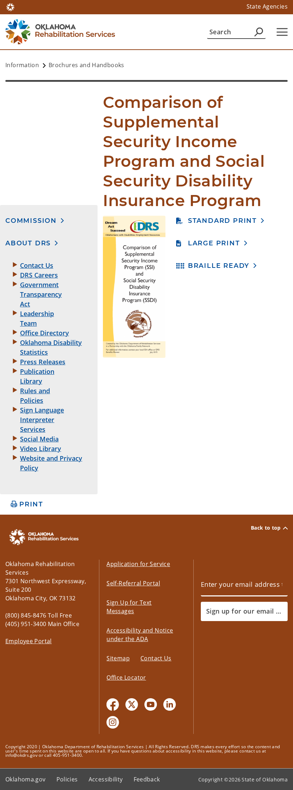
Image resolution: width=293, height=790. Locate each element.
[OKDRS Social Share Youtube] (150, 704)
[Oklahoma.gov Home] (10, 6)
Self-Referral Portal (133, 583)
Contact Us (156, 658)
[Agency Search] (259, 32)
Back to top (266, 527)
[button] (35, 220)
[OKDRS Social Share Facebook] (112, 704)
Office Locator (126, 677)
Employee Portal (28, 641)
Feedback (147, 779)
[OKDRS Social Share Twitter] (131, 704)
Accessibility (106, 779)
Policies (67, 779)
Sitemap (118, 658)
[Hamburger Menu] (282, 32)
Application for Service (138, 564)
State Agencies (267, 6)
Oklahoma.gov (25, 779)
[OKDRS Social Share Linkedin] (169, 704)
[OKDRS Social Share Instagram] (112, 722)
